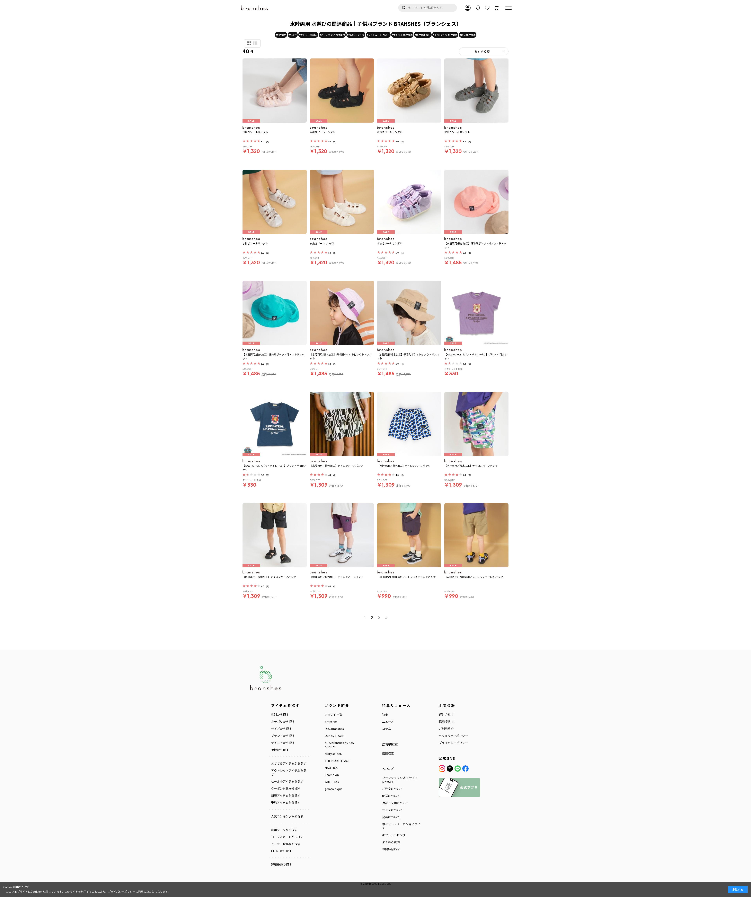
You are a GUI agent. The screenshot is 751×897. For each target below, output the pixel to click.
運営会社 (445, 715)
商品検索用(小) (255, 43)
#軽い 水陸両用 (468, 34)
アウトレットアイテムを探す (288, 772)
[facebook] (465, 768)
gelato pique (333, 789)
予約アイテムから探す (285, 803)
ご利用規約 (446, 729)
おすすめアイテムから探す (288, 763)
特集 (385, 715)
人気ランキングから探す (287, 816)
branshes (331, 722)
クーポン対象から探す (285, 788)
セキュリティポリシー (453, 736)
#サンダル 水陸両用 (402, 34)
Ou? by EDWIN (335, 736)
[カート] (496, 7)
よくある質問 (391, 842)
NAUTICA (331, 768)
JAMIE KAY (332, 782)
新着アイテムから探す (285, 795)
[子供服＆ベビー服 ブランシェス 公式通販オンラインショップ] (254, 7)
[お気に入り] (487, 7)
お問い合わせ (391, 849)
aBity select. (333, 754)
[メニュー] (508, 8)
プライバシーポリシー (453, 743)
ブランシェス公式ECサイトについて (400, 780)
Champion (332, 775)
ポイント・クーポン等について (401, 826)
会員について (391, 817)
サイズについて (392, 810)
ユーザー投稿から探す (285, 844)
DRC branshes (334, 729)
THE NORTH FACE (337, 761)
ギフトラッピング (394, 835)
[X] (450, 768)
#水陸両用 (281, 34)
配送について (391, 796)
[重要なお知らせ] (478, 7)
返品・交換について (395, 803)
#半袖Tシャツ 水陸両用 (445, 34)
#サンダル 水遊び (308, 34)
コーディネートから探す (287, 837)
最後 (386, 617)
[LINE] (458, 768)
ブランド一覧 (333, 715)
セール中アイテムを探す (287, 781)
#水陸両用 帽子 (423, 34)
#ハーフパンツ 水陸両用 (332, 34)
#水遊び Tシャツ (356, 34)
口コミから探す (281, 851)
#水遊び (292, 34)
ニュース (388, 722)
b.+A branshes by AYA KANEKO (339, 745)
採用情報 (445, 722)
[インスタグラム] (442, 768)
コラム (386, 729)
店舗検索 (388, 753)
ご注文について (392, 789)
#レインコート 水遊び (378, 34)
